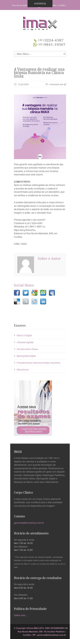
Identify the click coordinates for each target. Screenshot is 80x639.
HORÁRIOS (40, 3)
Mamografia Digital (26, 355)
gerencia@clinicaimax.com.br (29, 522)
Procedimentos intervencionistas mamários (38, 362)
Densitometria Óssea (27, 349)
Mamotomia (23, 369)
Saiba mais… (21, 615)
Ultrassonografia (25, 342)
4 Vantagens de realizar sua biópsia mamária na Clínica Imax (39, 72)
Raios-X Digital (24, 335)
